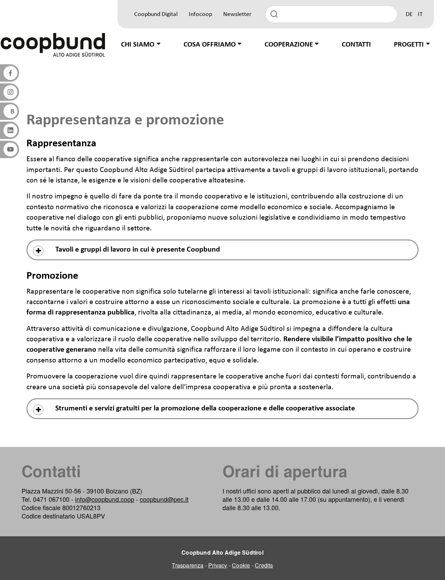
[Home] (53, 44)
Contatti (356, 44)
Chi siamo (137, 44)
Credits (264, 565)
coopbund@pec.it (164, 499)
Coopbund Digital (156, 14)
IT (420, 14)
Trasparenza (187, 565)
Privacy (217, 565)
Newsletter (237, 14)
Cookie (241, 565)
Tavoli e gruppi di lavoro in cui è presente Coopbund (137, 250)
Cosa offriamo (210, 44)
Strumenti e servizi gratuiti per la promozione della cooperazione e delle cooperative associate (205, 408)
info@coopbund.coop (104, 499)
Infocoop (200, 14)
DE (409, 14)
